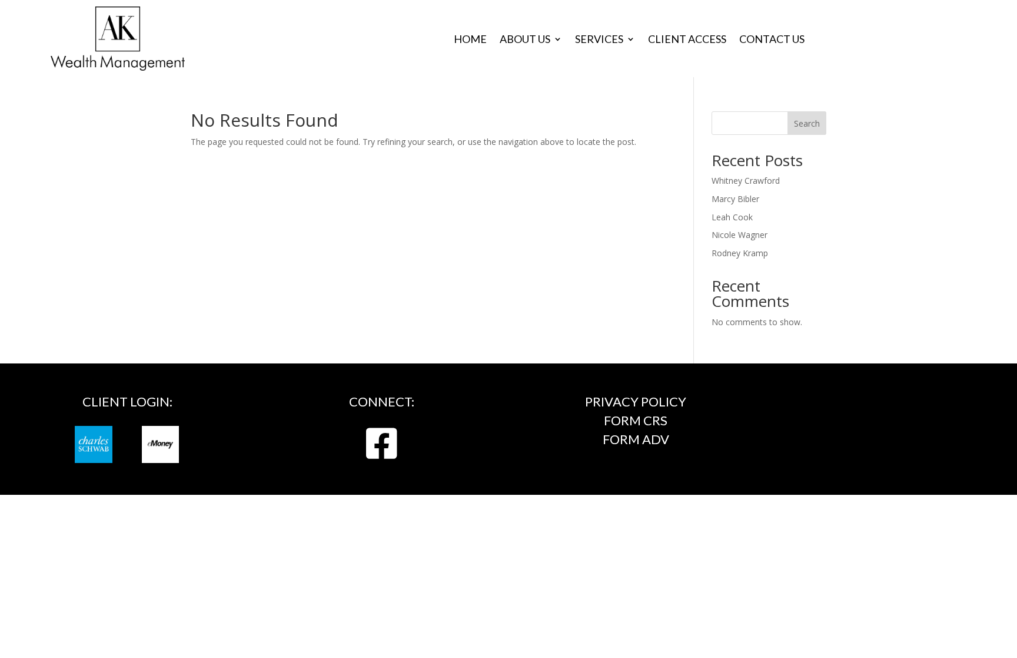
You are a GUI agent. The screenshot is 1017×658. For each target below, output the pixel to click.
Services (599, 40)
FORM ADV (636, 439)
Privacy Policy (635, 401)
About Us (525, 40)
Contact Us (772, 40)
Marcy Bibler (735, 198)
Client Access (687, 40)
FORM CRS (635, 420)
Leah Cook (732, 217)
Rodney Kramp (740, 253)
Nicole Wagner (739, 234)
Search (807, 123)
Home (470, 40)
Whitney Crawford (746, 180)
